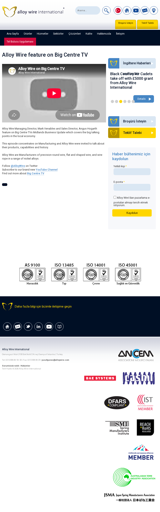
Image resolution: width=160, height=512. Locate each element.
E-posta (119, 181)
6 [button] (133, 101)
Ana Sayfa (13, 33)
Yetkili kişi (120, 166)
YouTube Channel (47, 169)
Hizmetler (42, 33)
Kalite (89, 33)
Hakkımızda (104, 33)
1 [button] (112, 101)
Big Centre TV (35, 173)
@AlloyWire (18, 165)
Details (143, 98)
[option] (134, 88)
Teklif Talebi (147, 23)
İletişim (120, 33)
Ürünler (28, 33)
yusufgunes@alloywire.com (55, 360)
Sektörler (58, 33)
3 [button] (120, 101)
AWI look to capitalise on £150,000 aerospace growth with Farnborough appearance (133, 81)
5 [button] (129, 101)
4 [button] (124, 101)
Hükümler (25, 366)
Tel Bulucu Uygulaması (20, 41)
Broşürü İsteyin (125, 23)
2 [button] (116, 101)
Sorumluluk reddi (11, 366)
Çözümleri (75, 33)
